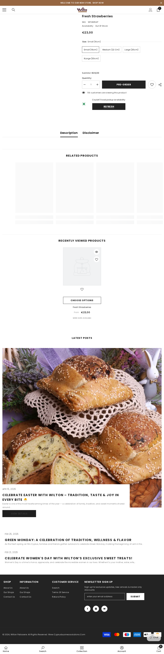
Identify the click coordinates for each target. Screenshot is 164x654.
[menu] (4, 10)
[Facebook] (87, 609)
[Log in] (150, 10)
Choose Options (82, 300)
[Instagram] (96, 609)
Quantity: (87, 78)
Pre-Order (124, 84)
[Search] (13, 10)
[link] (27, 217)
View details (19, 513)
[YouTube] (104, 609)
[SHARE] (159, 85)
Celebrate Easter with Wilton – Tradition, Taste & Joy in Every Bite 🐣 (60, 497)
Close (161, 3)
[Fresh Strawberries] (82, 266)
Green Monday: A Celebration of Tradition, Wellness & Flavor (68, 540)
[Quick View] (96, 252)
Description (69, 133)
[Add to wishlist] (152, 85)
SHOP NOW (98, 2)
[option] (82, 283)
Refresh (109, 106)
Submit (135, 596)
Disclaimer (91, 133)
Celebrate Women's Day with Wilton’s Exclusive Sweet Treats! (68, 558)
